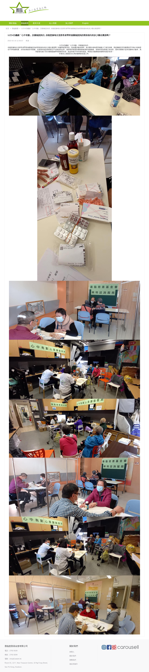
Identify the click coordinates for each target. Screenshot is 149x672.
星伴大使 (36, 23)
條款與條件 (73, 664)
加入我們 (69, 23)
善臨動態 (24, 23)
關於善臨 (13, 23)
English (85, 23)
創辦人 (71, 652)
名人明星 (53, 23)
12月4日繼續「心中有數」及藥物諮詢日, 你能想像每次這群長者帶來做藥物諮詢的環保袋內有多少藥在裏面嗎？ (61, 28)
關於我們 (72, 656)
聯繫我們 (72, 660)
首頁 (7, 28)
